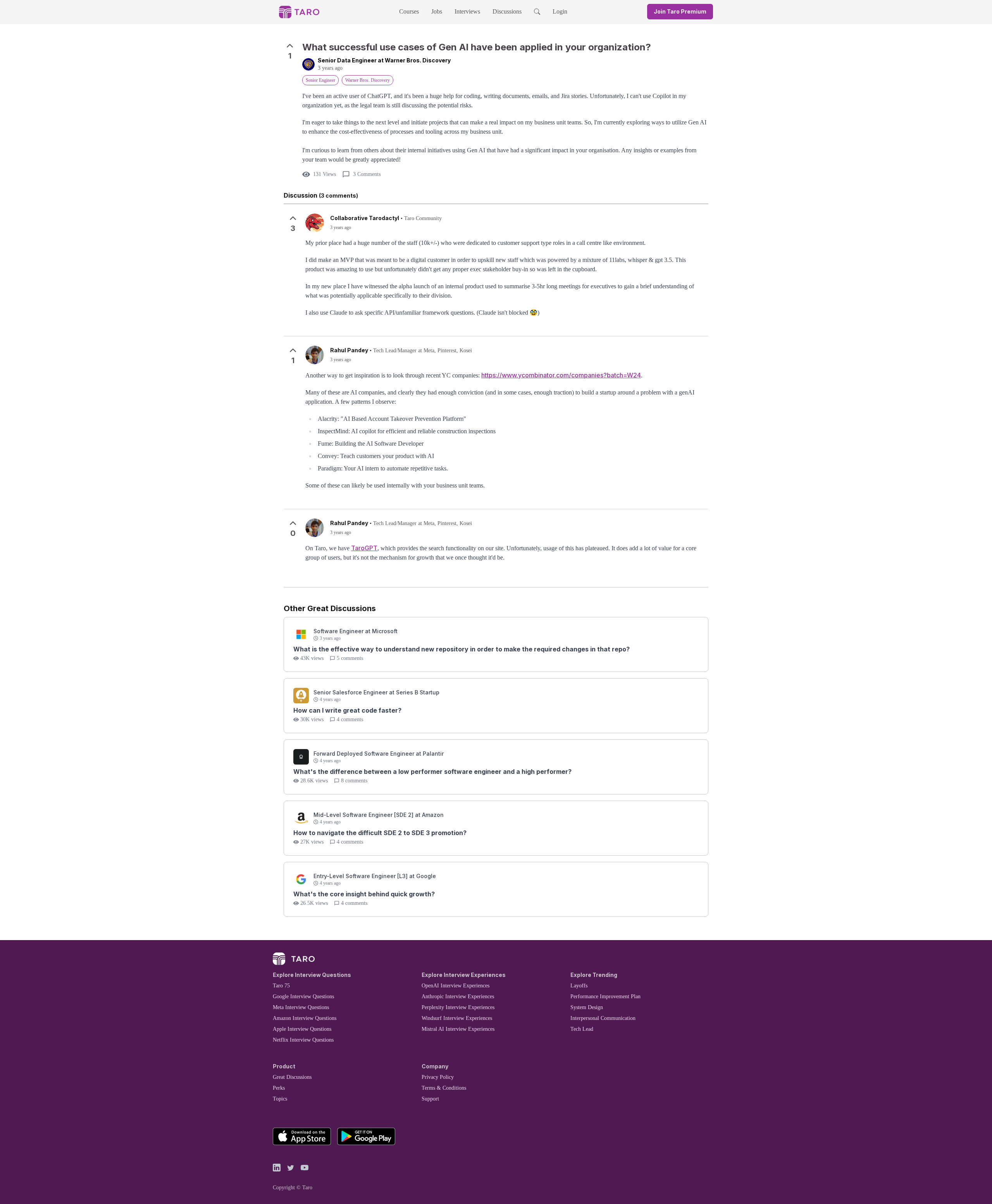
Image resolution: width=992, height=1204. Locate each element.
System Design (586, 1007)
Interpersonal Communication (603, 1018)
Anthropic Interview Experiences (458, 996)
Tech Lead (581, 1029)
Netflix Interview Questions (303, 1040)
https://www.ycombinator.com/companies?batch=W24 (561, 375)
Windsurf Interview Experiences (457, 1018)
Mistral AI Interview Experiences (458, 1029)
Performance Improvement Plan (605, 996)
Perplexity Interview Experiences (458, 1007)
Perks (279, 1088)
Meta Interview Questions (301, 1007)
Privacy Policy (438, 1077)
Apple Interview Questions (302, 1029)
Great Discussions (292, 1077)
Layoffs (578, 986)
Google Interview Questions (303, 996)
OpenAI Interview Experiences (455, 986)
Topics (280, 1099)
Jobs (436, 11)
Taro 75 (281, 986)
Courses (409, 11)
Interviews (467, 11)
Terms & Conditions (444, 1088)
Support (430, 1099)
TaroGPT (364, 548)
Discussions (507, 11)
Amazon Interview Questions (304, 1018)
